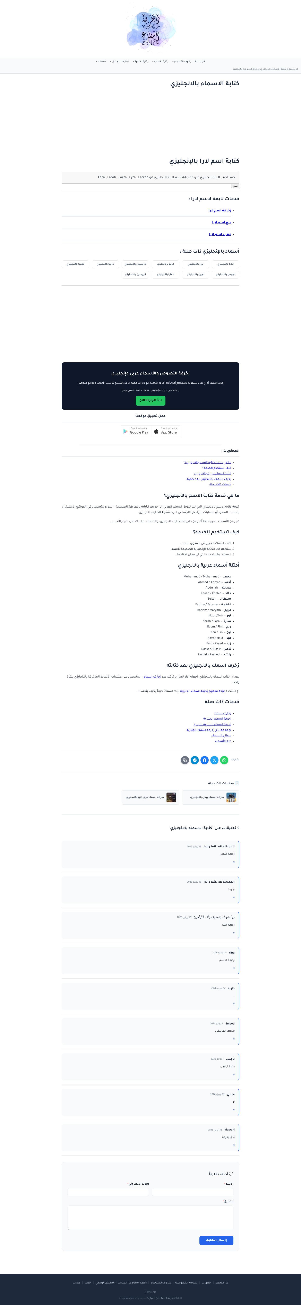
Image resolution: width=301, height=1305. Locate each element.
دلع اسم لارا (221, 223)
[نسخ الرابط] (185, 760)
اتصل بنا (206, 1283)
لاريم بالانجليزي (165, 264)
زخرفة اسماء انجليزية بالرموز (212, 725)
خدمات (102, 61)
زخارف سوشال (120, 61)
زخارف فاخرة (141, 61)
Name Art (150, 1292)
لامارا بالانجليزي (165, 274)
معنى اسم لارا (220, 234)
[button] (165, 431)
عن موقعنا (221, 1283)
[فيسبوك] (204, 760)
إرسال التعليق (216, 1240)
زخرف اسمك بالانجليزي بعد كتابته (209, 479)
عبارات (76, 1283)
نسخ (235, 185)
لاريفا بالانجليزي (105, 264)
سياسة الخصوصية (186, 1283)
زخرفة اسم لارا (219, 211)
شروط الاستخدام (161, 1283)
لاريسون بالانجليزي (135, 264)
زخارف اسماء (152, 677)
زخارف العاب (161, 61)
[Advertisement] (154, 123)
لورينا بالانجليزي (75, 264)
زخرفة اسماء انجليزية (217, 719)
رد (234, 862)
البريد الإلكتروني (138, 1184)
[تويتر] (214, 760)
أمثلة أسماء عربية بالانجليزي (212, 474)
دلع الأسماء (223, 741)
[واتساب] (224, 760)
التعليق (228, 1201)
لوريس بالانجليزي (225, 274)
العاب (88, 1283)
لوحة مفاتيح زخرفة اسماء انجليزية (202, 691)
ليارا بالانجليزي (225, 264)
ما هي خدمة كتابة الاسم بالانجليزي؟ (207, 462)
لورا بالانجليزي (196, 264)
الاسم (228, 1184)
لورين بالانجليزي (195, 274)
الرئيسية (200, 61)
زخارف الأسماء (182, 61)
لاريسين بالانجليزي (135, 274)
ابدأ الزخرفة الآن (150, 400)
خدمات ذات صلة (220, 485)
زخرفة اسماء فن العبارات (160, 1298)
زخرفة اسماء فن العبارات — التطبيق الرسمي (121, 1283)
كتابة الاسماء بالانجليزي (273, 69)
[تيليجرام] (195, 760)
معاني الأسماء (221, 736)
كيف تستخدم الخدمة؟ (216, 468)
